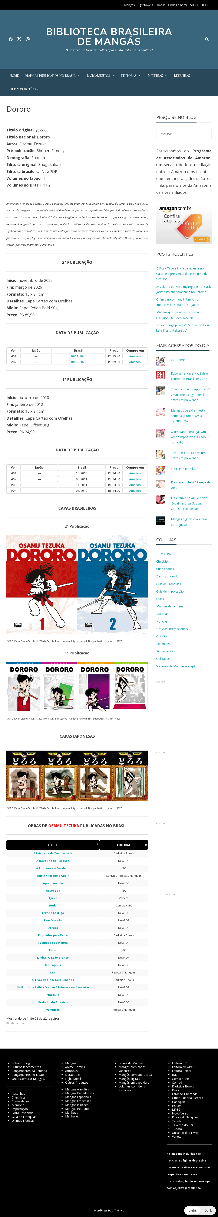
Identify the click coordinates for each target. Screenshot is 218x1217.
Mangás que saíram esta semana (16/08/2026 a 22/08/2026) (188, 415)
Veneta (177, 1136)
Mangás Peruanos (77, 1109)
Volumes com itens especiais (132, 1088)
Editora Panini (181, 1071)
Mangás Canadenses (79, 1093)
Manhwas (72, 1116)
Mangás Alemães (77, 1089)
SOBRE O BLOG (199, 5)
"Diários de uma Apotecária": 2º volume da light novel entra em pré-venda (191, 394)
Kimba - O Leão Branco (53, 957)
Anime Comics (75, 1067)
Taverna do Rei (182, 1125)
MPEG (176, 1109)
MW (53, 972)
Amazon (135, 356)
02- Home (178, 360)
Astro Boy (53, 890)
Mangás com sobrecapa (135, 1075)
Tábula (176, 1121)
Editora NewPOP (183, 1067)
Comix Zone (180, 1079)
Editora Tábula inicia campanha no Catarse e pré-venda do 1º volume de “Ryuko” (182, 273)
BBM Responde (22, 1113)
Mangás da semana (170, 606)
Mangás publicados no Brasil (50, 75)
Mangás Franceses (78, 1101)
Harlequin (178, 1102)
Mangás (129, 5)
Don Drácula (53, 920)
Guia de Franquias (168, 584)
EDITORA (123, 845)
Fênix (53, 950)
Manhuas (71, 1112)
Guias (160, 599)
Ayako (53, 898)
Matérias (155, 75)
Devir (175, 1090)
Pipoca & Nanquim (185, 1117)
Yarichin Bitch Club (183, 469)
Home (14, 75)
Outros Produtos (76, 1082)
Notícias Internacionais (172, 629)
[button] (41, 584)
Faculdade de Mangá (53, 943)
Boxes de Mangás (131, 1063)
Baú (175, 1075)
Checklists (163, 561)
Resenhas (182, 75)
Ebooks (160, 5)
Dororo (53, 928)
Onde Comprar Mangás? (28, 1079)
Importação (20, 1109)
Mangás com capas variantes (132, 1069)
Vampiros (53, 1010)
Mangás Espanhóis (78, 1097)
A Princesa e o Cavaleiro (53, 868)
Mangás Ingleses (76, 1105)
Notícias (162, 621)
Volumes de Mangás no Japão (177, 666)
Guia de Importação (170, 591)
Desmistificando (167, 576)
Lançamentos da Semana (29, 1071)
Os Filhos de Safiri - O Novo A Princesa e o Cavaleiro (53, 987)
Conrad (177, 1082)
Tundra (177, 1129)
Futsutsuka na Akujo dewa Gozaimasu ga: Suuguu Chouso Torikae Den (189, 503)
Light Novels (145, 5)
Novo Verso (180, 1113)
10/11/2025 (78, 356)
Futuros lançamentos (26, 1067)
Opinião (161, 636)
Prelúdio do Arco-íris (53, 1002)
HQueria (177, 1106)
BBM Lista (163, 554)
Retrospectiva (165, 651)
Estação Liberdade (185, 1094)
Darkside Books (183, 1086)
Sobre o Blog (21, 1063)
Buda (53, 905)
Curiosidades (165, 569)
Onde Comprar (177, 5)
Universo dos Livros (185, 1133)
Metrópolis (53, 965)
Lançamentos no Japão (28, 1075)
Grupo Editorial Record (187, 1098)
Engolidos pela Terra (53, 935)
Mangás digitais (129, 1079)
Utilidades (163, 659)
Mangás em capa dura (134, 1082)
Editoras (128, 75)
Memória (18, 1105)
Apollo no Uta (53, 883)
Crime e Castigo (53, 913)
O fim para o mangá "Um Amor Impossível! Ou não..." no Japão (190, 437)
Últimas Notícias (24, 89)
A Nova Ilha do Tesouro (52, 861)
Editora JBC (180, 1063)
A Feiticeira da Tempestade (52, 853)
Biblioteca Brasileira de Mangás (109, 36)
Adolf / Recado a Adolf (53, 876)
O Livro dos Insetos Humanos (53, 980)
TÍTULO (53, 845)
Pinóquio (52, 995)
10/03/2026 (78, 362)
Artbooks (71, 1071)
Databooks (72, 1075)
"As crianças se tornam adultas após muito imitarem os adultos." (109, 50)
